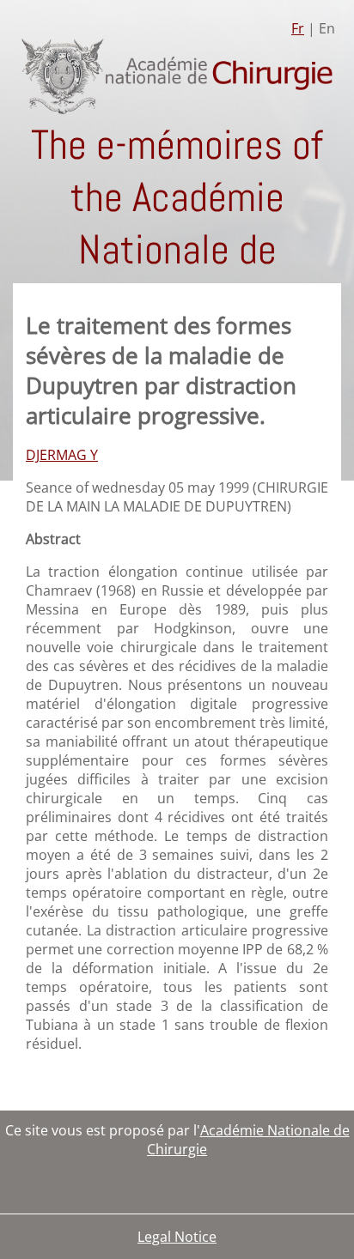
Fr (297, 28)
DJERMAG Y (62, 454)
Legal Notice (177, 1236)
